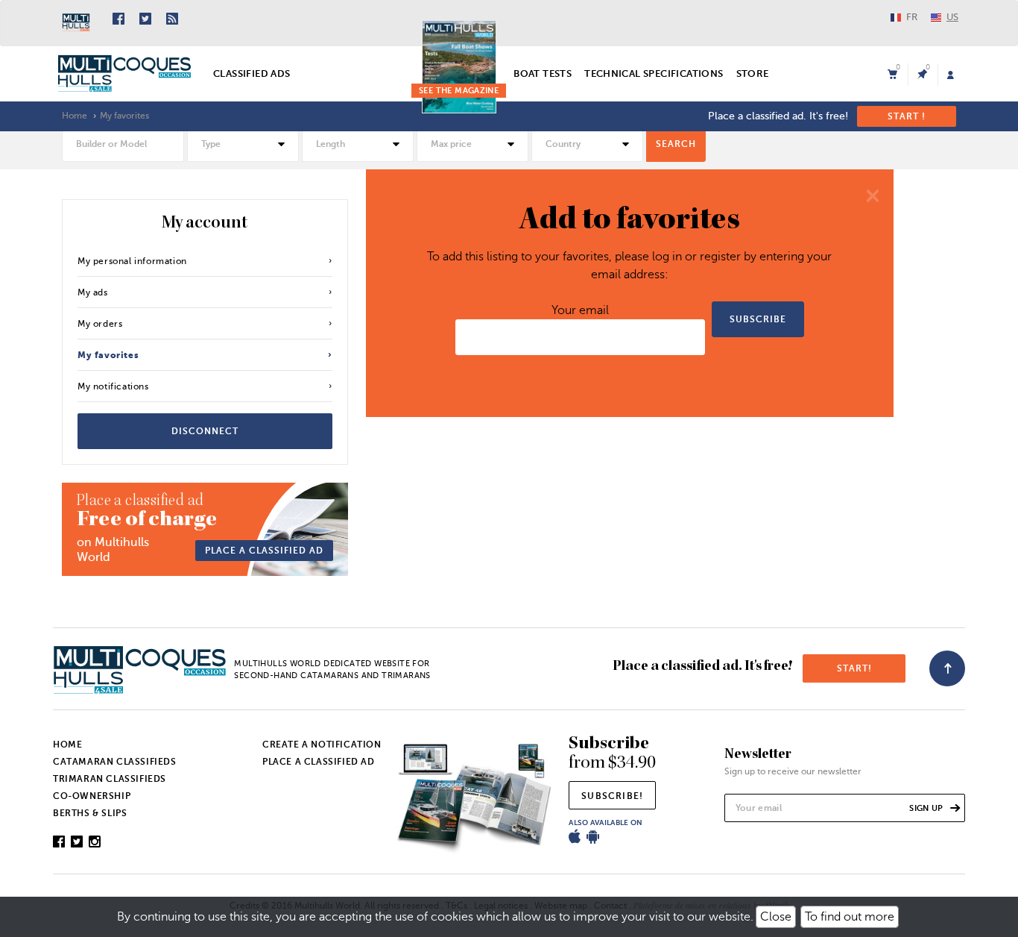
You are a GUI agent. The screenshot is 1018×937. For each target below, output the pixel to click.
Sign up (927, 808)
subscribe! (612, 796)
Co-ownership (91, 796)
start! (854, 668)
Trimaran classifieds (109, 779)
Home (74, 115)
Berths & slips (90, 813)
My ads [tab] (93, 292)
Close (775, 917)
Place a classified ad (264, 550)
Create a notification (322, 744)
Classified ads (251, 73)
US (952, 16)
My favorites (124, 115)
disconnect (204, 431)
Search (676, 144)
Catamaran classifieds (115, 761)
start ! (907, 116)
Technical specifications (653, 73)
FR (911, 16)
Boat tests (542, 73)
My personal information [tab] (132, 261)
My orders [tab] (100, 324)
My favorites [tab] (108, 355)
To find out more (849, 917)
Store (752, 73)
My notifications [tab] (113, 386)
